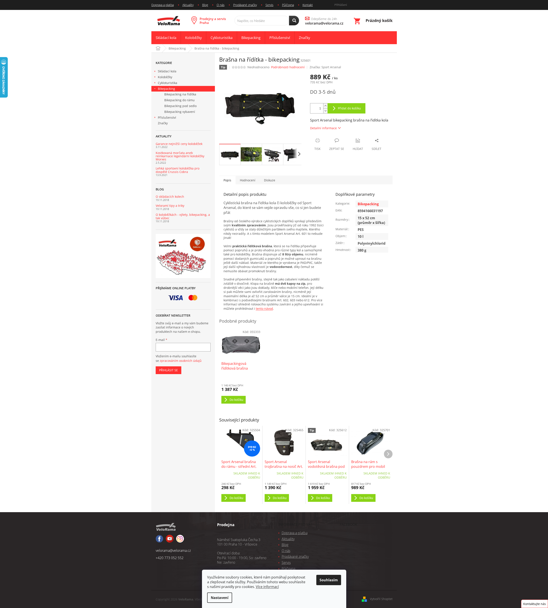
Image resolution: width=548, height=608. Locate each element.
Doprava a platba (162, 5)
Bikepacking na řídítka (180, 94)
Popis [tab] (227, 180)
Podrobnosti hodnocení (288, 67)
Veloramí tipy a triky (170, 205)
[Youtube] (180, 540)
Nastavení (219, 597)
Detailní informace (323, 128)
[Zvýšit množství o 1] (325, 105)
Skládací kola (167, 71)
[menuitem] (166, 37)
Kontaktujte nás (534, 604)
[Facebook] (159, 540)
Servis (269, 5)
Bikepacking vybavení (179, 112)
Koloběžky (165, 77)
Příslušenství (167, 117)
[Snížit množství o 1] (325, 110)
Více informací (267, 586)
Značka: (325, 67)
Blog (205, 5)
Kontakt (308, 5)
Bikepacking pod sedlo (180, 106)
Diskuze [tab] (269, 180)
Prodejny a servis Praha (213, 21)
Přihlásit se (168, 370)
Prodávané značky (245, 5)
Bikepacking (166, 89)
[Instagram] (170, 540)
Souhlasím (329, 580)
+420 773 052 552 (169, 557)
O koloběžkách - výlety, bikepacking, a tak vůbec (183, 216)
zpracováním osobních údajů (181, 361)
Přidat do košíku (349, 108)
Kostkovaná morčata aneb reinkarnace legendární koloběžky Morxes (180, 156)
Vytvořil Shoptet (381, 599)
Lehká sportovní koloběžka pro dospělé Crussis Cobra (177, 170)
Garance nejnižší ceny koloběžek (179, 143)
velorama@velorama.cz (173, 550)
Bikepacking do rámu (179, 100)
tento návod (264, 308)
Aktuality (188, 5)
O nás (221, 5)
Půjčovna (288, 5)
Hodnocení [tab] (247, 180)
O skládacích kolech (170, 196)
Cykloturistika (167, 83)
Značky (163, 123)
